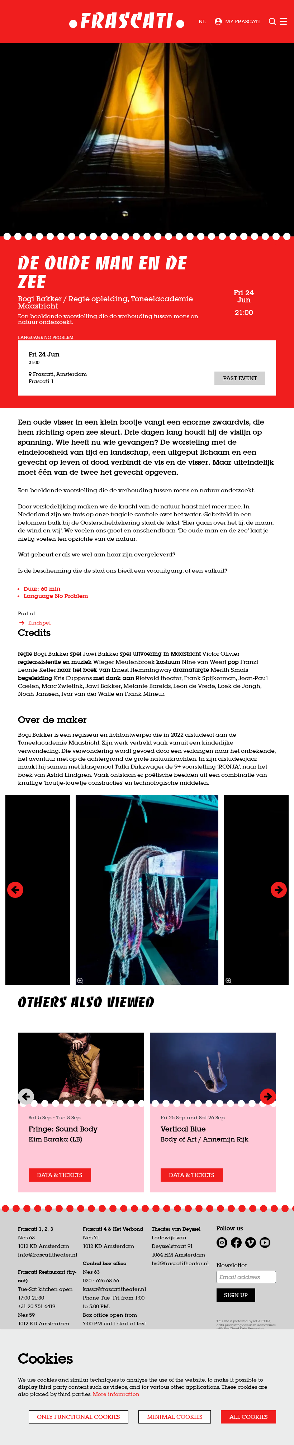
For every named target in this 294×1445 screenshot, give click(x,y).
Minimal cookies (175, 1416)
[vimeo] (250, 1242)
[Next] (279, 890)
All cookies (248, 1416)
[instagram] (222, 1242)
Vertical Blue (183, 1128)
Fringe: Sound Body (63, 1128)
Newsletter (232, 1265)
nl (202, 21)
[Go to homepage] (126, 21)
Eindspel (39, 622)
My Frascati (242, 21)
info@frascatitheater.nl (47, 1255)
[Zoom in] (80, 980)
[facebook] (236, 1242)
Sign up (236, 1294)
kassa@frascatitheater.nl (114, 1289)
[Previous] (15, 890)
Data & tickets (59, 1174)
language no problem (46, 337)
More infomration (116, 1394)
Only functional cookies (78, 1416)
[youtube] (265, 1242)
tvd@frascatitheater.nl (180, 1263)
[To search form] (272, 21)
